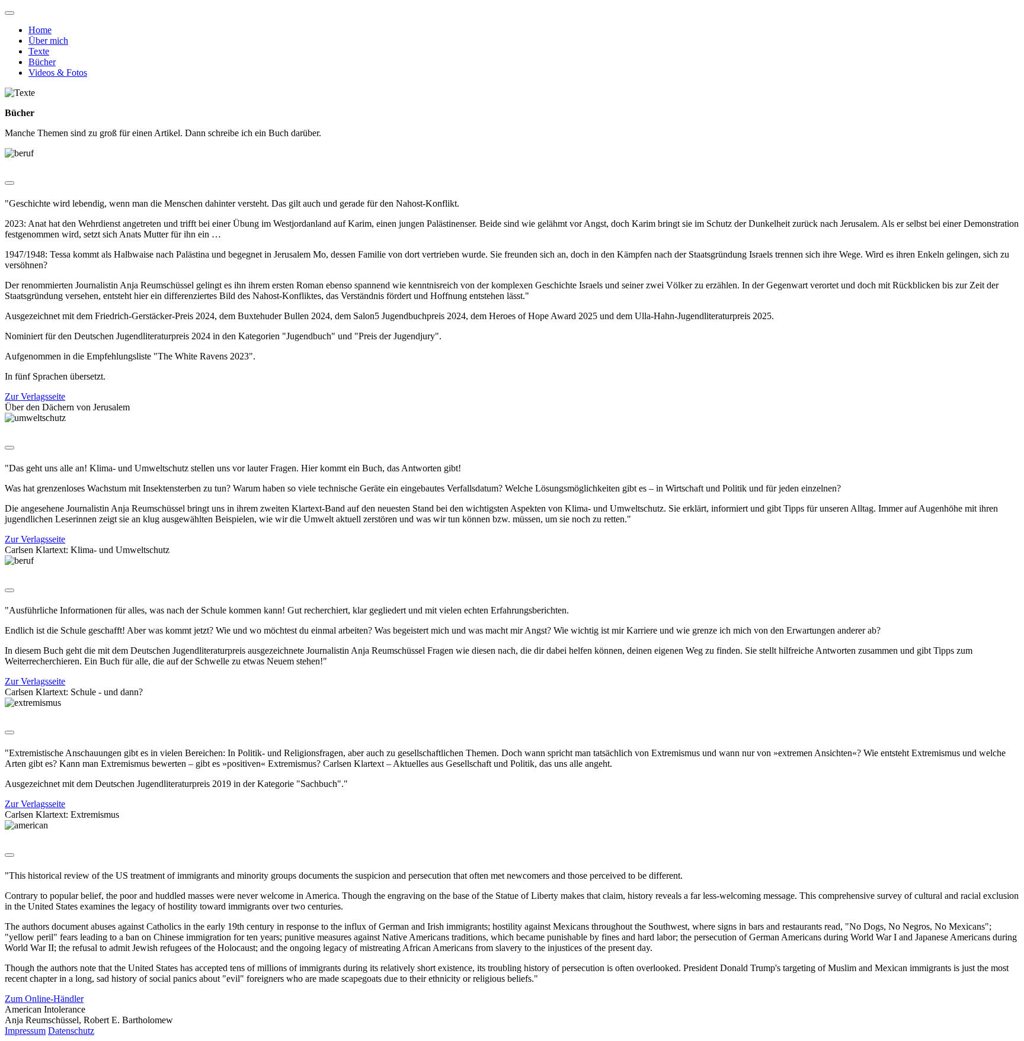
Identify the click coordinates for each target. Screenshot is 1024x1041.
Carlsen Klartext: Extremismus (62, 814)
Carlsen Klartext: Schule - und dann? (74, 692)
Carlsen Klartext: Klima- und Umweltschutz (87, 550)
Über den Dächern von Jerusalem (67, 407)
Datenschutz (71, 1031)
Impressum (25, 1031)
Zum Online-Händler (44, 999)
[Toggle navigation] (9, 13)
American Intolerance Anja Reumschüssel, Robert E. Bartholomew (89, 1014)
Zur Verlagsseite (35, 396)
